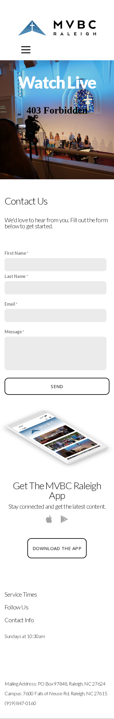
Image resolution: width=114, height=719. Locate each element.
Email (10, 304)
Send (57, 386)
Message (13, 331)
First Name (15, 253)
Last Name (15, 276)
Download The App (57, 548)
